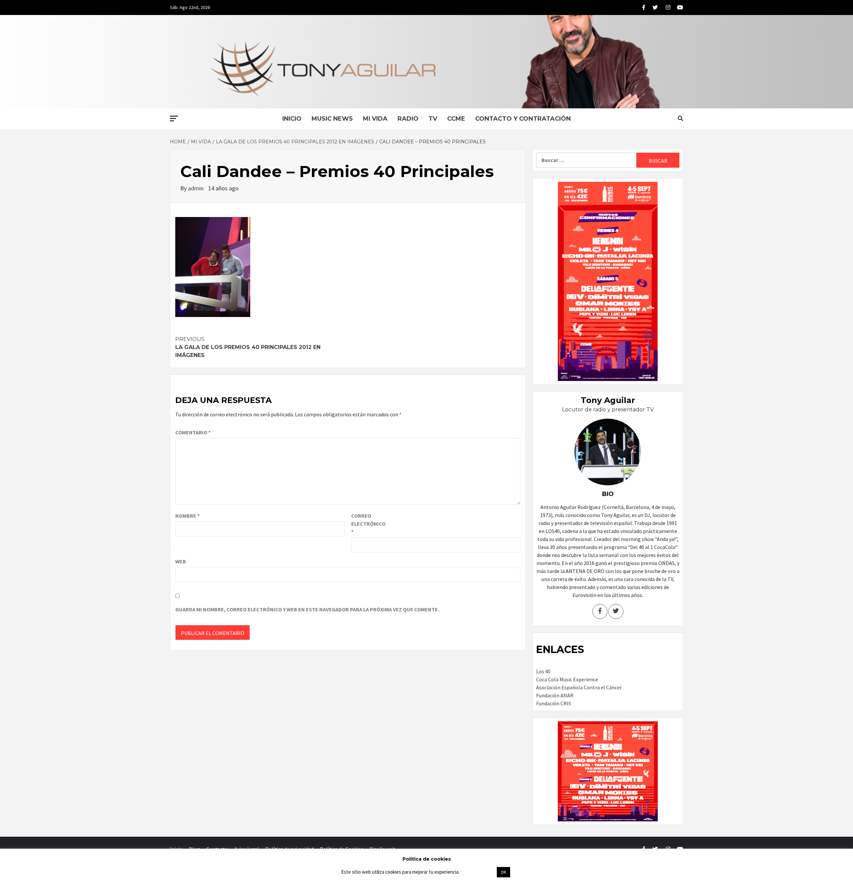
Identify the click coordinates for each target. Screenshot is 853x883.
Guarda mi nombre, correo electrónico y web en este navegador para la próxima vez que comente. (307, 609)
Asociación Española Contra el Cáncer (579, 687)
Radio (408, 118)
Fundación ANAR (554, 695)
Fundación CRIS (553, 703)
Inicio (292, 118)
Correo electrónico (368, 523)
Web (180, 561)
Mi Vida (375, 118)
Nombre (187, 515)
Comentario (193, 432)
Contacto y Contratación (523, 118)
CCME (456, 118)
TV (432, 118)
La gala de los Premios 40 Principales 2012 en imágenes (248, 347)
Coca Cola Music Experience (567, 679)
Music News (332, 118)
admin (196, 188)
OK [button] (503, 872)
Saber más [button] (477, 872)
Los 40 (543, 671)
